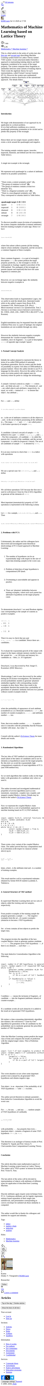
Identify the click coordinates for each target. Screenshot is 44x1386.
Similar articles (19, 1303)
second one (15, 55)
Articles (9, 1327)
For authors (10, 1346)
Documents (10, 1351)
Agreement (10, 1353)
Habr (14, 1384)
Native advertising (13, 1368)
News (8, 1329)
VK (2, 1289)
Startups (9, 1372)
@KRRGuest (23, 1276)
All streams (9, 2)
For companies (11, 1348)
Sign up (9, 1318)
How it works (11, 1344)
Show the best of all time (11, 1308)
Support (19, 1381)
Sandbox (9, 1336)
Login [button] (3, 15)
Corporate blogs (12, 1363)
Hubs (8, 1331)
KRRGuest (5, 21)
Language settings (8, 1381)
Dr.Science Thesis (28, 736)
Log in (8, 1316)
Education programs (13, 1370)
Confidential (10, 1355)
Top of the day (7, 1303)
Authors (9, 1333)
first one (4, 55)
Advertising (10, 1366)
